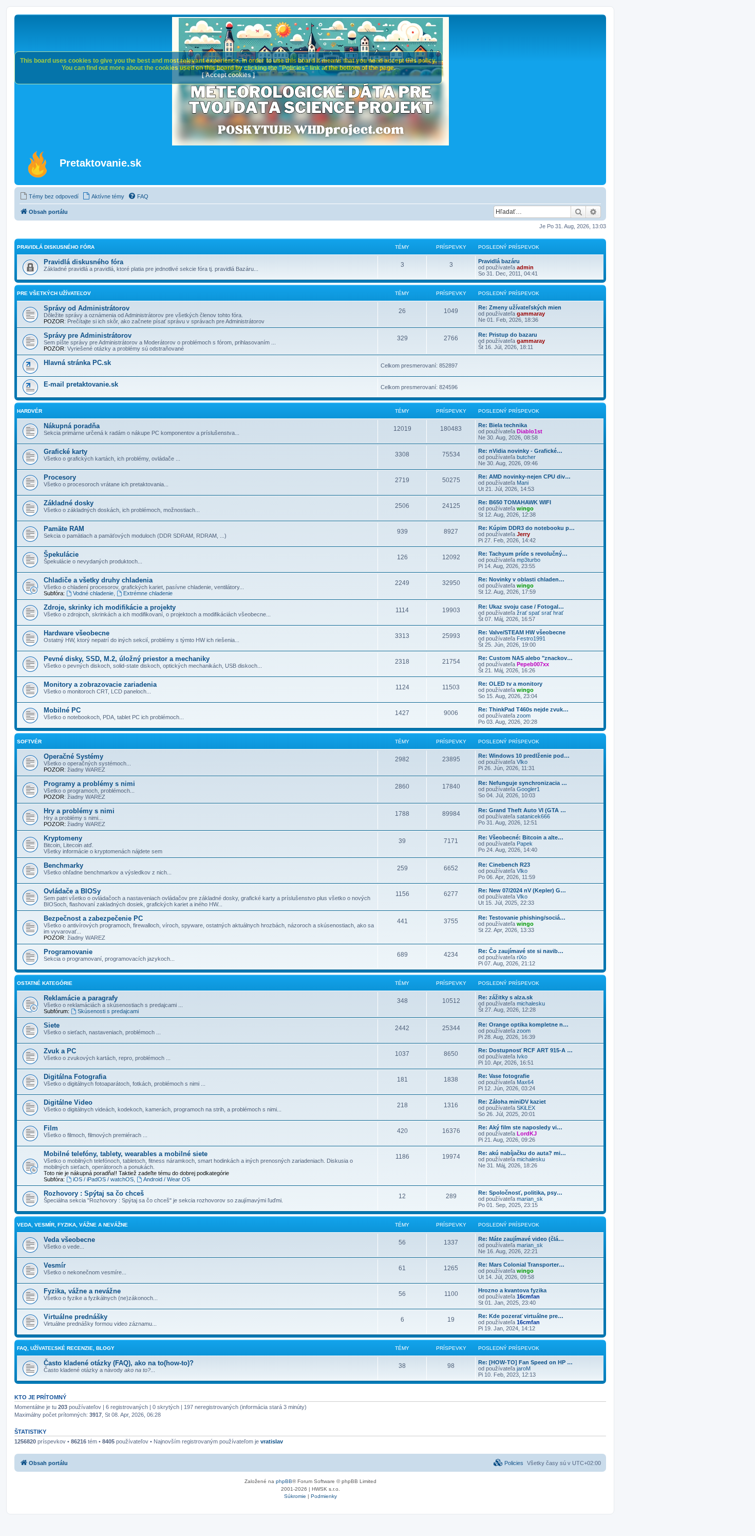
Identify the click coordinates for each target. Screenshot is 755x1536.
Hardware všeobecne (76, 633)
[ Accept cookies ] (228, 75)
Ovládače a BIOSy (72, 891)
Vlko (522, 762)
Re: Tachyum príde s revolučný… (523, 554)
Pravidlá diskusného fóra (56, 247)
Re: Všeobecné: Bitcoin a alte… (520, 837)
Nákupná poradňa (72, 426)
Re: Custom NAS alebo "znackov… (525, 658)
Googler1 (528, 789)
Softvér (29, 741)
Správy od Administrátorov (86, 308)
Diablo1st (529, 431)
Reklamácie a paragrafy (81, 998)
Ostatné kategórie (44, 983)
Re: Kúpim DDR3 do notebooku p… (526, 528)
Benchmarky (63, 865)
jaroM (524, 1368)
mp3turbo (528, 560)
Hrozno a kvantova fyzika (512, 1290)
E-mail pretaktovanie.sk (81, 384)
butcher (526, 457)
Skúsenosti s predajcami (108, 1011)
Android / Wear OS (166, 1179)
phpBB (284, 1481)
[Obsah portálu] (38, 163)
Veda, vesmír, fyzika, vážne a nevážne (72, 1225)
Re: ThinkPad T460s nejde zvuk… (523, 709)
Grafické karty (65, 451)
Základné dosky (68, 503)
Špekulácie (61, 554)
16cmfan (528, 1296)
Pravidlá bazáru (499, 261)
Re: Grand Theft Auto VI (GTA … (522, 810)
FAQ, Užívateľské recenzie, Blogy (66, 1348)
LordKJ (527, 1133)
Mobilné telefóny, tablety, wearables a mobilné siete (125, 1154)
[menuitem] (49, 196)
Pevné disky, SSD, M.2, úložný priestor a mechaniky (127, 659)
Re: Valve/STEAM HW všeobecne (521, 632)
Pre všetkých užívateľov (54, 293)
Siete (52, 1025)
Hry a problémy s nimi (79, 811)
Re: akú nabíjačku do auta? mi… (522, 1153)
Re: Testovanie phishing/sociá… (521, 918)
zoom (524, 715)
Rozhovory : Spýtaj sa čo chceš (94, 1193)
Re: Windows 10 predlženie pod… (524, 756)
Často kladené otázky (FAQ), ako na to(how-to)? (119, 1363)
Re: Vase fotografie (504, 1076)
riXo (521, 957)
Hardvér (29, 411)
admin (525, 267)
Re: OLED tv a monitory (510, 684)
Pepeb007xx (533, 664)
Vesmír (55, 1265)
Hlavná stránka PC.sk (77, 363)
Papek (525, 843)
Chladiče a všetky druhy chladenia (98, 580)
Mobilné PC (62, 710)
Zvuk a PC (60, 1051)
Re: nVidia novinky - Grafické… (520, 451)
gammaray (531, 313)
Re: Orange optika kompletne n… (523, 1024)
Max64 (525, 1082)
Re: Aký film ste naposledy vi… (520, 1127)
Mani (522, 483)
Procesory (60, 477)
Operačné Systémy (73, 756)
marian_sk (530, 1199)
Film (51, 1128)
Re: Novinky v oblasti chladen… (521, 579)
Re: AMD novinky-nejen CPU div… (524, 476)
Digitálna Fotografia (75, 1077)
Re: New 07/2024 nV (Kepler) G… (522, 890)
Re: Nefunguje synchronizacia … (522, 783)
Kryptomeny (63, 838)
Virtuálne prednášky (75, 1317)
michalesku (531, 1003)
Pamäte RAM (64, 529)
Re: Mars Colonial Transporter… (521, 1264)
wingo (525, 508)
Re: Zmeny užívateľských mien (519, 307)
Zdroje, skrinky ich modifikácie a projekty (110, 607)
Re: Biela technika (502, 425)
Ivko (522, 1056)
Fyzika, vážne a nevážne (82, 1291)
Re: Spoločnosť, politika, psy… (520, 1193)
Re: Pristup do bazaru (507, 335)
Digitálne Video (68, 1102)
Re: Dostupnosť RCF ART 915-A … (525, 1050)
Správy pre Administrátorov (87, 335)
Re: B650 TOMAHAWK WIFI (514, 502)
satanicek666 (533, 816)
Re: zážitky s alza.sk (505, 997)
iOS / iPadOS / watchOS (103, 1179)
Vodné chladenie (93, 593)
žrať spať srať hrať (540, 613)
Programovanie (68, 952)
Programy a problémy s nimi (89, 784)
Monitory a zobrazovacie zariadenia (100, 684)
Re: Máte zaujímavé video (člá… (521, 1239)
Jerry (523, 534)
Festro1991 (531, 638)
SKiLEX (526, 1108)
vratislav (271, 1441)
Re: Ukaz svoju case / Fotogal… (521, 607)
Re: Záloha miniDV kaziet (512, 1102)
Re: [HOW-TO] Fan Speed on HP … (525, 1362)
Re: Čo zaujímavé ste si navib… (520, 951)
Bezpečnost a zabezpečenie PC (93, 918)
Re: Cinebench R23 (504, 865)
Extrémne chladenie (148, 593)
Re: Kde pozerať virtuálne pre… (520, 1316)
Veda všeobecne (69, 1240)
